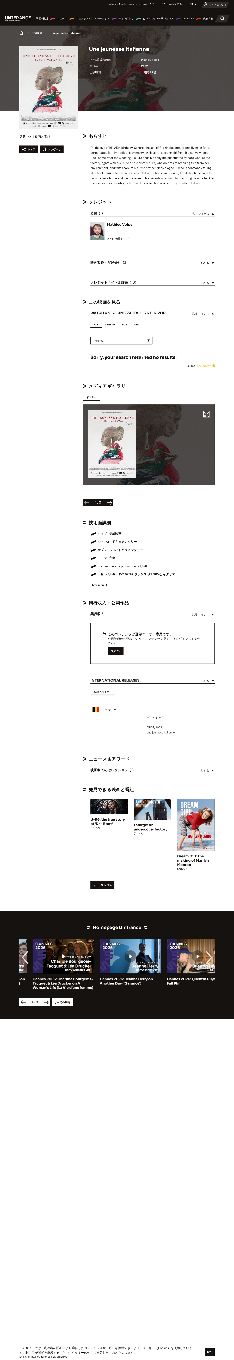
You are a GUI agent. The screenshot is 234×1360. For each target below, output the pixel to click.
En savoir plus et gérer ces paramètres (43, 1356)
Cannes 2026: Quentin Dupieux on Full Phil (184, 981)
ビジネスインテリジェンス (158, 18)
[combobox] (121, 340)
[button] (206, 415)
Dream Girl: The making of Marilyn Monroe (193, 860)
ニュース (62, 18)
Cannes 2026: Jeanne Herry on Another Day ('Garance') (113, 981)
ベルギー (110, 709)
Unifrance (188, 18)
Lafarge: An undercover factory (150, 827)
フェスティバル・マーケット (92, 18)
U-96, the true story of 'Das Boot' (107, 821)
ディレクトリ (126, 18)
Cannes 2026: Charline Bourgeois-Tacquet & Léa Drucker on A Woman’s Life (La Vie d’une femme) (49, 983)
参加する (208, 18)
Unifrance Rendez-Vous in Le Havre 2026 (131, 4)
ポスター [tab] (91, 397)
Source (191, 365)
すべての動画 (62, 1002)
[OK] (209, 1351)
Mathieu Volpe (150, 59)
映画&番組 (42, 18)
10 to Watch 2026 (172, 4)
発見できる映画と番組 (34, 137)
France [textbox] (99, 340)
